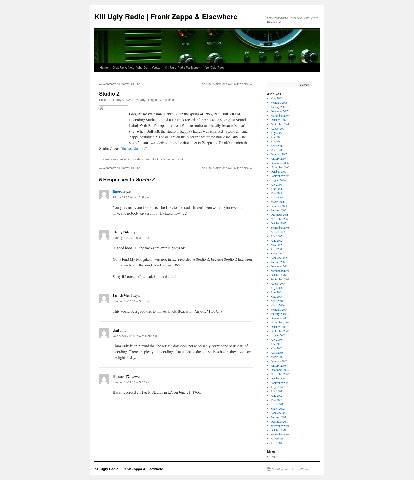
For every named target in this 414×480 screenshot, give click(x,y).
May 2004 (276, 296)
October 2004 (278, 275)
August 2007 (278, 128)
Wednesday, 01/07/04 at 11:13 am (135, 336)
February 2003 (279, 361)
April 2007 (277, 145)
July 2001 (276, 443)
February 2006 (279, 206)
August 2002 (278, 387)
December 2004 (280, 266)
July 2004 (276, 288)
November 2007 (280, 115)
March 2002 (278, 408)
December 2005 (280, 214)
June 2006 (276, 189)
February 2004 (279, 309)
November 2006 (280, 167)
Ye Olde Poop (214, 67)
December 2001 (280, 421)
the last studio (132, 148)
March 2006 (278, 201)
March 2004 (278, 305)
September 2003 (280, 331)
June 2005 (276, 240)
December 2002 (280, 370)
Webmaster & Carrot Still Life (119, 84)
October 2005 (278, 223)
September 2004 (280, 279)
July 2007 (276, 133)
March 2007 (278, 150)
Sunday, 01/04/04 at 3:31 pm (131, 301)
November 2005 (280, 219)
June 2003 (276, 344)
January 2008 (278, 107)
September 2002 (280, 382)
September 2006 (280, 176)
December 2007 (280, 111)
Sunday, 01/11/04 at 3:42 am (131, 382)
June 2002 (276, 395)
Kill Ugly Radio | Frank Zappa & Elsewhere (166, 16)
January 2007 (278, 158)
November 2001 (280, 426)
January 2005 (278, 262)
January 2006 (278, 210)
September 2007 (280, 124)
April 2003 (277, 352)
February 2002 (279, 413)
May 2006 (276, 193)
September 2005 (280, 227)
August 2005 (278, 232)
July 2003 (276, 339)
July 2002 (276, 391)
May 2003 (276, 348)
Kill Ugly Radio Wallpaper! (183, 67)
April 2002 (277, 404)
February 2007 (279, 154)
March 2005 (278, 253)
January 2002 (278, 417)
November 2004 (280, 270)
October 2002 (278, 378)
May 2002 (276, 400)
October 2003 (278, 326)
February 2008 (279, 102)
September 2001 (280, 434)
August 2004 (278, 283)
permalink (177, 159)
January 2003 (278, 365)
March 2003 (278, 357)
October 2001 (278, 430)
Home (104, 67)
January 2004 (278, 314)
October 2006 (278, 171)
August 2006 (278, 180)
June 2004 (276, 292)
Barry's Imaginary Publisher (156, 99)
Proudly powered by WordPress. (290, 469)
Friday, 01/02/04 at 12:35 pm (131, 197)
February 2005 (279, 258)
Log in (274, 456)
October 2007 (278, 120)
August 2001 (278, 438)
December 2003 (280, 318)
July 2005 (276, 236)
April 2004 (277, 301)
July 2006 (276, 184)
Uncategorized (140, 159)
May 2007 (276, 141)
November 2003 (280, 322)
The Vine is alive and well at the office (226, 84)
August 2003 (278, 335)
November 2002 (280, 374)
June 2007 (276, 137)
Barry (117, 191)
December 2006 (280, 163)
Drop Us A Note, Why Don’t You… (136, 67)
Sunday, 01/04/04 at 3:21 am (131, 238)
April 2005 (277, 249)
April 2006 (277, 197)
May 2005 (276, 245)
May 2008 (276, 98)
